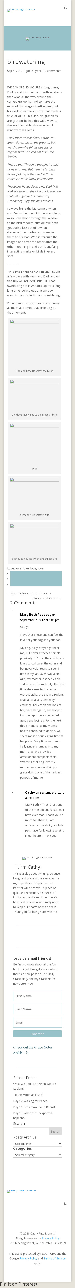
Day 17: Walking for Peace (30, 1101)
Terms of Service (55, 1258)
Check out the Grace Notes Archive (33, 1050)
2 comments (53, 71)
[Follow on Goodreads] (47, 936)
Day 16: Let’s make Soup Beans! (34, 1107)
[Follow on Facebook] (28, 936)
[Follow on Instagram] (38, 936)
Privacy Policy (50, 1238)
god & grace (34, 71)
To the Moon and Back (28, 1095)
